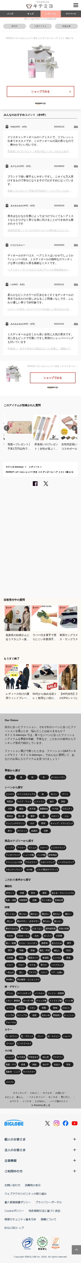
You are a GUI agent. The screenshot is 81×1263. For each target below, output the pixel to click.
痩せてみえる (12, 928)
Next (74, 428)
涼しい (10, 921)
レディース (50, 14)
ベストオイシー (37, 1097)
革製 (44, 1008)
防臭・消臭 (11, 900)
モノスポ (52, 1097)
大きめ (10, 936)
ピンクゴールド (24, 1043)
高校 (63, 801)
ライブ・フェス (24, 801)
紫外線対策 (50, 928)
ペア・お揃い (57, 972)
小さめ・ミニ (23, 936)
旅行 (52, 801)
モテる (32, 965)
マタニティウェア (14, 869)
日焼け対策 (64, 928)
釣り (10, 831)
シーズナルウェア (66, 862)
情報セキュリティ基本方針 (20, 1219)
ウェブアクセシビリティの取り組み (26, 1193)
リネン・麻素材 (13, 1000)
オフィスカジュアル (26, 794)
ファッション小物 (14, 862)
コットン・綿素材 (55, 993)
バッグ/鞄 (41, 855)
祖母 (23, 1064)
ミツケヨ (26, 1101)
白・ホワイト (12, 1036)
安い (21, 972)
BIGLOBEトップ (14, 1228)
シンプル (10, 1015)
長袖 (33, 950)
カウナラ (14, 1101)
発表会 (10, 816)
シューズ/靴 (28, 855)
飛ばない (46, 914)
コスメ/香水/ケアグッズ (47, 869)
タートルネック (24, 993)
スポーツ (55, 816)
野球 (43, 823)
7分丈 (68, 950)
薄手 (10, 950)
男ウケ (44, 965)
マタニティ (67, 809)
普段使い (57, 1015)
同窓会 (10, 801)
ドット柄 (69, 1000)
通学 (33, 816)
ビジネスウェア (58, 847)
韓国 (21, 958)
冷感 (22, 893)
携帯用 (44, 943)
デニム (10, 993)
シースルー (39, 993)
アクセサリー (31, 862)
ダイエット (22, 831)
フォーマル (11, 1022)
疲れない (57, 914)
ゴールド (10, 1043)
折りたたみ (57, 943)
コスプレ (10, 1082)
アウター (21, 847)
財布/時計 (52, 855)
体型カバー (33, 958)
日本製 (10, 958)
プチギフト (58, 1057)
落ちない (47, 921)
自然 (34, 1015)
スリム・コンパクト (28, 943)
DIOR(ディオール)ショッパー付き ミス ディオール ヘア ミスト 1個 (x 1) (39, 472)
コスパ (44, 972)
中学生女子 (33, 1057)
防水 (33, 893)
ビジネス (10, 794)
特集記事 (66, 26)
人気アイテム (40, 26)
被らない (58, 921)
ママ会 (55, 809)
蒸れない (34, 914)
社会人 (57, 1064)
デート (65, 794)
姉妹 (34, 1064)
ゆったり (48, 936)
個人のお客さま (15, 1139)
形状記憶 (59, 900)
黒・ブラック (27, 1036)
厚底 (68, 958)
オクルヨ (47, 1093)
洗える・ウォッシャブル (62, 893)
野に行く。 (66, 1097)
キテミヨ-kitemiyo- (15, 467)
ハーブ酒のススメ (59, 1101)
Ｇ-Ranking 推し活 (40, 1105)
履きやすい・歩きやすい (28, 921)
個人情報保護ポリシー (18, 1202)
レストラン (39, 801)
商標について (49, 1219)
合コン (54, 794)
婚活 (21, 809)
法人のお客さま (15, 1150)
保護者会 (44, 809)
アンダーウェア (13, 855)
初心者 (46, 1057)
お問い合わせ (12, 1185)
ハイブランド (57, 965)
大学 (10, 809)
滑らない (23, 914)
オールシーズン (58, 777)
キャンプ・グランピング (61, 823)
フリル (21, 1008)
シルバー (67, 1036)
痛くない (25, 928)
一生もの (10, 972)
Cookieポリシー (14, 1211)
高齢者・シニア (13, 1072)
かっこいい (69, 1015)
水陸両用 (23, 900)
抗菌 (34, 900)
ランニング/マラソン (15, 823)
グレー (40, 1036)
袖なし (57, 950)
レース (10, 1008)
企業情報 (11, 1160)
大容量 (59, 936)
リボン (32, 1008)
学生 (68, 1064)
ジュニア (10, 1057)
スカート (44, 847)
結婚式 (34, 831)
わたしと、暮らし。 (15, 1097)
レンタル (57, 958)
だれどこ (34, 1093)
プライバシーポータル (48, 1202)
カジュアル (22, 1015)
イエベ (10, 965)
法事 (46, 831)
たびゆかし (40, 1101)
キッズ (30, 14)
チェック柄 (41, 1000)
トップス (10, 847)
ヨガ (32, 823)
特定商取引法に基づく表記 (44, 1211)
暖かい (68, 914)
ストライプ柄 (55, 1000)
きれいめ (46, 1015)
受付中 (14, 26)
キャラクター (29, 1072)
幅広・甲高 (45, 950)
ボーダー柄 (28, 1000)
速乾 (44, 893)
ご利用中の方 (14, 1171)
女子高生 (21, 1057)
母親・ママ (11, 1064)
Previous (6, 428)
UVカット (10, 893)
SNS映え (10, 979)
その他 (29, 869)
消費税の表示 (33, 1185)
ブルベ (21, 965)
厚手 (69, 943)
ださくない (37, 928)
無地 (55, 1008)
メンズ (10, 14)
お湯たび (59, 1093)
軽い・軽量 (11, 943)
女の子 (46, 1064)
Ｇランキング (20, 1093)
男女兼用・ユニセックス (28, 979)
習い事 (21, 816)
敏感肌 (46, 958)
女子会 (32, 809)
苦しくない (11, 914)
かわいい (66, 1008)
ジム (66, 816)
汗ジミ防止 (46, 900)
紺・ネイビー (53, 1036)
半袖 (21, 950)
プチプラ (32, 972)
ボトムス (32, 847)
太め (36, 936)
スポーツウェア (47, 862)
